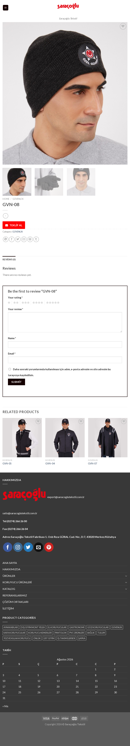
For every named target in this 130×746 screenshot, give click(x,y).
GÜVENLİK (18, 199)
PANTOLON (60, 632)
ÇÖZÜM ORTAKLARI (15, 601)
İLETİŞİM (8, 608)
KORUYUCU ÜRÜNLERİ (17, 582)
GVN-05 (7, 463)
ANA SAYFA (10, 562)
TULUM (101, 632)
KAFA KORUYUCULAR (14, 632)
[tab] (9, 259)
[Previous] (9, 93)
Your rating (15, 297)
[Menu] (5, 7)
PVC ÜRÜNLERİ (76, 632)
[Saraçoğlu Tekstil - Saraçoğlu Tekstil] (68, 7)
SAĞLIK (90, 632)
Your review (15, 309)
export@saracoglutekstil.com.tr (65, 497)
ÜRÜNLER (9, 575)
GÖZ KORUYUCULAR (98, 627)
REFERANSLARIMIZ (15, 595)
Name (12, 338)
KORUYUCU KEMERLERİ (40, 632)
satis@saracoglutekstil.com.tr (20, 513)
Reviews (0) (9, 259)
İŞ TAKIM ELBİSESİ (66, 638)
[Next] (121, 93)
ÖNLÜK (37, 638)
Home (6, 199)
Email (11, 353)
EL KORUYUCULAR (57, 627)
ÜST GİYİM (49, 638)
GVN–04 (50, 463)
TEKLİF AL (15, 225)
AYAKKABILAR (11, 627)
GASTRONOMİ (76, 627)
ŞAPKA (81, 638)
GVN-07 (92, 463)
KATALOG (9, 588)
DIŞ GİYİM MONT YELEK (33, 627)
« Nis (5, 706)
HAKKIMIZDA (11, 569)
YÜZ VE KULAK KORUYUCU (17, 638)
